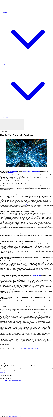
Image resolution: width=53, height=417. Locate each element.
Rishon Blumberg (36, 171)
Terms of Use (11, 416)
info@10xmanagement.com (15, 380)
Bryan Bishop (10, 172)
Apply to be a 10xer (4, 381)
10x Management (13, 171)
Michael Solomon (26, 171)
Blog (4, 116)
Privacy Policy (17, 416)
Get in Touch (5, 117)
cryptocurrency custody (31, 204)
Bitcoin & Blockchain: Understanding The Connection (32, 348)
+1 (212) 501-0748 (4, 380)
